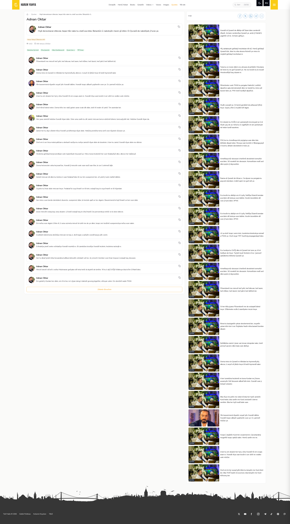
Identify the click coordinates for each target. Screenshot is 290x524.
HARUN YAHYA (28, 5)
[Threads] (284, 514)
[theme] (259, 3)
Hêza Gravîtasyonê (58, 50)
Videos (149, 5)
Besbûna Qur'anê (32, 50)
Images (166, 5)
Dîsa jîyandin (45, 50)
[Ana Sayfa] (27, 14)
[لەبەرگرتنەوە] (179, 27)
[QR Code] (261, 16)
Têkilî (51, 514)
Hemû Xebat (123, 5)
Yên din (182, 5)
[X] (245, 16)
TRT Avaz (80, 50)
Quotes (174, 5)
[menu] (274, 5)
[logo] (15, 5)
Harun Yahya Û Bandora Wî (36, 39)
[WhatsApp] (251, 16)
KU (266, 3)
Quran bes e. (71, 50)
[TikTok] (271, 514)
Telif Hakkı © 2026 (10, 514)
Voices (158, 5)
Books (132, 5)
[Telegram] (256, 16)
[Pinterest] (278, 514)
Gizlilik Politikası (25, 514)
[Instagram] (258, 514)
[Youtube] (245, 514)
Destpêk (112, 5)
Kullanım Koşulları (39, 514)
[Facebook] (240, 16)
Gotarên (140, 5)
